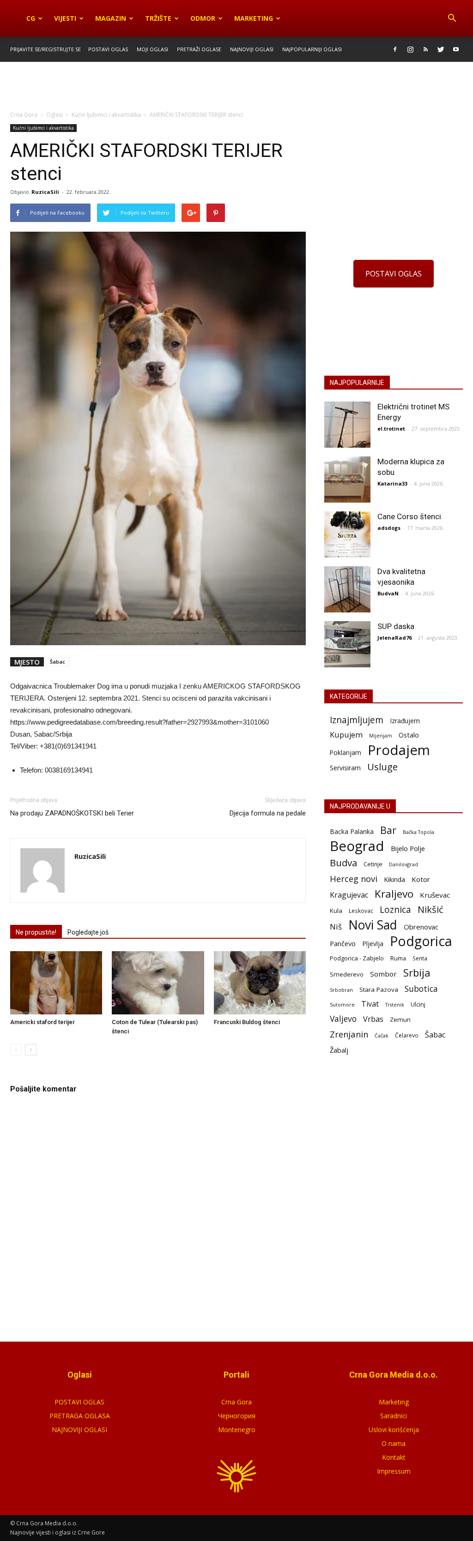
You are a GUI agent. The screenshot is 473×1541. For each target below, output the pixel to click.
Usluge (382, 767)
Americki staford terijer (42, 1022)
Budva (343, 863)
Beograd (357, 846)
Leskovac (361, 910)
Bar (388, 830)
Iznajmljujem (356, 720)
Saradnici (393, 1415)
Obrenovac (421, 926)
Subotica (421, 989)
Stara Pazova (378, 989)
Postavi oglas (108, 49)
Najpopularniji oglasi (312, 49)
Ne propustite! (36, 932)
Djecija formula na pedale (268, 813)
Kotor (421, 879)
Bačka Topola (418, 831)
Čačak (381, 1035)
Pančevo (343, 943)
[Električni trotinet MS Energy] (347, 425)
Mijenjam (380, 735)
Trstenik (394, 1004)
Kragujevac (349, 895)
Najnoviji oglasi (251, 49)
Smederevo (347, 974)
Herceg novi (353, 878)
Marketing (253, 18)
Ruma (398, 958)
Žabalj (339, 1050)
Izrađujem (405, 720)
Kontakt (394, 1457)
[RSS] (425, 49)
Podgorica (421, 941)
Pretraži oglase (199, 49)
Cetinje (373, 864)
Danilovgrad (403, 864)
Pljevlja (372, 943)
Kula (336, 910)
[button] (452, 18)
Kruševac (435, 894)
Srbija (417, 972)
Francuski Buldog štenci (247, 1022)
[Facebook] (395, 49)
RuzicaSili (45, 191)
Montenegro (236, 1429)
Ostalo (409, 734)
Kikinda (394, 879)
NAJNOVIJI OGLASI (79, 1429)
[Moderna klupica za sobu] (347, 479)
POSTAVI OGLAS (393, 274)
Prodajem (399, 750)
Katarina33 (392, 483)
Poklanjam (345, 752)
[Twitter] (441, 49)
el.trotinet (391, 428)
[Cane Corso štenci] (347, 534)
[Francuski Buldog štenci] (260, 982)
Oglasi (54, 115)
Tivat (370, 1004)
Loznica (395, 909)
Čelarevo (406, 1035)
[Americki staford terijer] (56, 982)
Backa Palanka (352, 831)
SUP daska (395, 626)
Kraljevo (394, 894)
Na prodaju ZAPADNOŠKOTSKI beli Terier (72, 813)
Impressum (394, 1471)
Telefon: (31, 770)
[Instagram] (410, 49)
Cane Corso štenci (409, 516)
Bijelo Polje (408, 848)
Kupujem (346, 735)
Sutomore (342, 1004)
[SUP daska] (347, 644)
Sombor (383, 973)
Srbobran (341, 989)
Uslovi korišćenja (394, 1429)
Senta (419, 958)
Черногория (236, 1415)
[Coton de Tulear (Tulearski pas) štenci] (158, 982)
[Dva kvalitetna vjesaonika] (347, 589)
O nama (394, 1443)
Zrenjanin (349, 1034)
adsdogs (388, 527)
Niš (336, 926)
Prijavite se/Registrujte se (45, 49)
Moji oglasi (152, 49)
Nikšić (430, 909)
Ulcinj (418, 1004)
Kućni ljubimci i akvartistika (43, 128)
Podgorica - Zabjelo (357, 958)
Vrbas (373, 1019)
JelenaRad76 (394, 637)
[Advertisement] (236, 87)
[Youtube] (456, 49)
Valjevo (343, 1019)
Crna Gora (236, 1401)
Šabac (57, 661)
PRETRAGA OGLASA (79, 1415)
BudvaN (388, 593)
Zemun (400, 1019)
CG (30, 18)
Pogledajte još (88, 932)
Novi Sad (372, 925)
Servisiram (345, 767)
